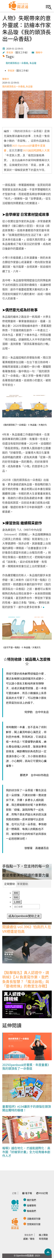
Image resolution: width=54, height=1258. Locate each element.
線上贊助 (43, 1234)
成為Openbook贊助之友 (24, 916)
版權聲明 (31, 1205)
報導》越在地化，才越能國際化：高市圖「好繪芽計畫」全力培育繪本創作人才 (26, 1152)
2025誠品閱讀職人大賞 (36, 150)
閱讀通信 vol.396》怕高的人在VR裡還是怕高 (26, 929)
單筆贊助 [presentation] (22, 883)
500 (16, 897)
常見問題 (43, 1238)
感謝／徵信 (28, 1238)
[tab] (9, 884)
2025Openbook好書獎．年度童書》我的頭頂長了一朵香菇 (26, 1067)
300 (16, 892)
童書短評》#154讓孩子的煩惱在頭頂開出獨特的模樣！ (26, 1108)
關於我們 (31, 1199)
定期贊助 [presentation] (9, 883)
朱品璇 (33, 63)
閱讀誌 (15, 1205)
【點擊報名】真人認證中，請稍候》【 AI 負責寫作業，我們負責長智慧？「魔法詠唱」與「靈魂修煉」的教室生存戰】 (25, 979)
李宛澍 (9, 52)
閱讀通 (15, 1223)
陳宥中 (39, 52)
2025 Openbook (20, 145)
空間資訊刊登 (33, 1224)
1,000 (17, 901)
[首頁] (18, 5)
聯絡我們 (31, 1210)
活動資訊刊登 (33, 1218)
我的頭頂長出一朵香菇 (17, 63)
